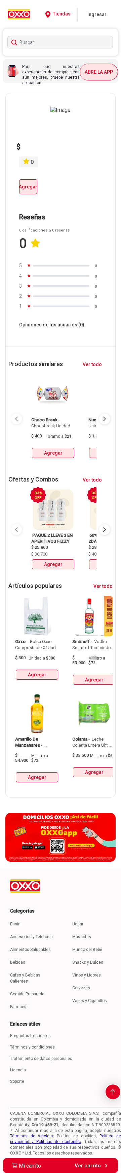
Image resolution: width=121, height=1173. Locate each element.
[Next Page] (104, 419)
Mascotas (81, 936)
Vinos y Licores (86, 975)
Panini (16, 924)
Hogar (77, 924)
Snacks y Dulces (87, 962)
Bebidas (17, 962)
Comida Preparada (27, 994)
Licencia (18, 1070)
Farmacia (19, 1006)
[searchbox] (60, 42)
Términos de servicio (31, 1136)
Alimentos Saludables (30, 949)
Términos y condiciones (32, 1047)
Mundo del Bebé (87, 949)
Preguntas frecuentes (30, 1035)
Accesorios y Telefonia (31, 936)
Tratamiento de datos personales (41, 1058)
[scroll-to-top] (113, 1092)
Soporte (17, 1081)
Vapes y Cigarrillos (89, 1000)
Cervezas (81, 988)
